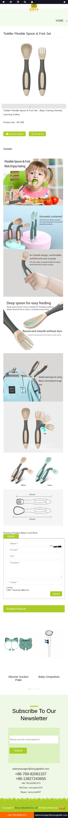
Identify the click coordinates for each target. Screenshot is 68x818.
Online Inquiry (16, 134)
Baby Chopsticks (49, 676)
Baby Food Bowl (29, 533)
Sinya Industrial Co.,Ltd (26, 807)
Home (59, 20)
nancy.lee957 (34, 792)
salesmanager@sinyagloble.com (30, 768)
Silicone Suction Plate (18, 678)
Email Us (39, 134)
